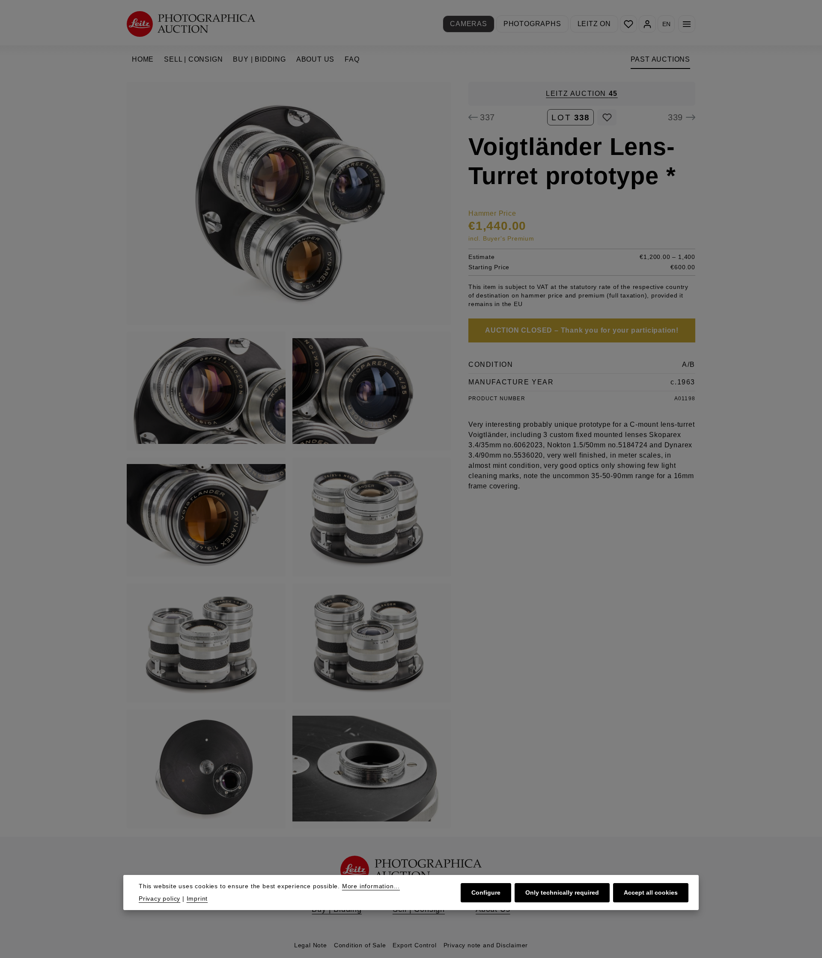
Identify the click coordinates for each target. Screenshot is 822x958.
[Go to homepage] (191, 23)
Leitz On (594, 23)
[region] (289, 455)
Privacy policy (159, 898)
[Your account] (647, 24)
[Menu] (686, 24)
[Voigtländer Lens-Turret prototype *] (289, 203)
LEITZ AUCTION (582, 93)
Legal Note (310, 945)
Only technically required (562, 892)
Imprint (197, 898)
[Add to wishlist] (606, 117)
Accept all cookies (651, 892)
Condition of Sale (360, 945)
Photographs (532, 23)
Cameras (468, 23)
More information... (371, 886)
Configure (485, 892)
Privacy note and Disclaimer (486, 945)
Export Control (414, 945)
